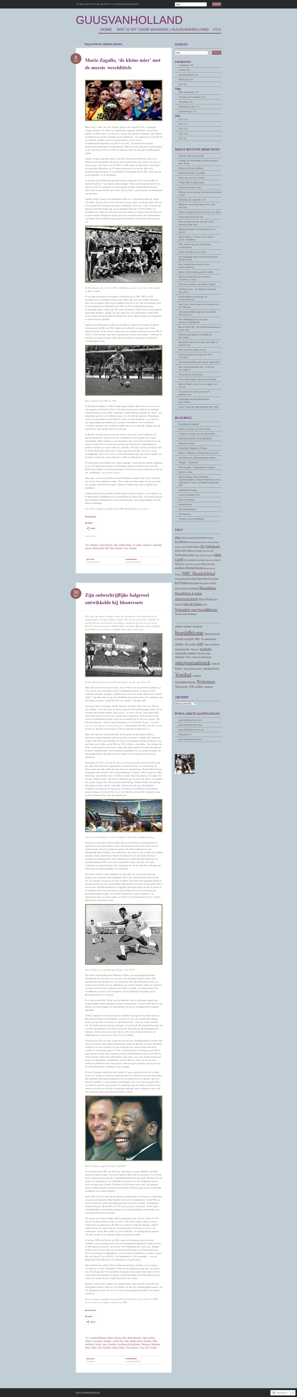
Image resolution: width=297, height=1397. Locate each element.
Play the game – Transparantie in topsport (197, 467)
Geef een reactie (93, 562)
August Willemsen (98, 1337)
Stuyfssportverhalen (187, 509)
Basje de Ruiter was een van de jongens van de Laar (198, 385)
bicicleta (117, 1337)
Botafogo (94, 544)
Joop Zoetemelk (190, 560)
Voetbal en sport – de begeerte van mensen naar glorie (197, 290)
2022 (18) (183, 133)
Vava (126, 547)
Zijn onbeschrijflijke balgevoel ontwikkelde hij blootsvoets (117, 598)
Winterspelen (181, 686)
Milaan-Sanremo (209, 568)
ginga (104, 1344)
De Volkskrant (210, 546)
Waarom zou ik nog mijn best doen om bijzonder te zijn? (200, 193)
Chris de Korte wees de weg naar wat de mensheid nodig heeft (196, 223)
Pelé (107, 547)
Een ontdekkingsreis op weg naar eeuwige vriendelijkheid (193, 321)
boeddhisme (181, 541)
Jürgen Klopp (210, 560)
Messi (87, 1347)
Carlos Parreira (106, 544)
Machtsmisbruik (182, 649)
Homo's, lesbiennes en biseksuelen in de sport (198, 452)
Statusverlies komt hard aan (191, 216)
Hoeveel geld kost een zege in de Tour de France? (195, 356)
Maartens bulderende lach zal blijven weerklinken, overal (195, 278)
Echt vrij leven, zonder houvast (192, 349)
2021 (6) (182, 138)
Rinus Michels (204, 583)
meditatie (180, 568)
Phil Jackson (213, 578)
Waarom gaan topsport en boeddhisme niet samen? (195, 336)
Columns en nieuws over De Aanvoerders (197, 433)
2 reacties (91, 1361)
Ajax (178, 537)
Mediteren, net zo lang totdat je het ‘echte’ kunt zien (197, 206)
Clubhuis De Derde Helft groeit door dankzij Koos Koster (198, 162)
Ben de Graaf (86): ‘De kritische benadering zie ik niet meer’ (199, 328)
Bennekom (197, 626)
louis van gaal (208, 563)
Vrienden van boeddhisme (196, 609)
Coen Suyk (97, 1340)
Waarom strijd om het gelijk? (191, 155)
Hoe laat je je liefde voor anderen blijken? (197, 284)
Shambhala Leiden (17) (189, 106)
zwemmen (208, 686)
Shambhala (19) (186, 101)
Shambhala (207, 587)
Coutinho (107, 1340)
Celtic (204, 542)
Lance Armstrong (212, 644)
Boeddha (210, 538)
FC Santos (137, 544)
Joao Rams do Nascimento (129, 1344)
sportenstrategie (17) (188, 111)
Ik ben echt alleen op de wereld (192, 251)
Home (106, 30)
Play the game (204, 653)
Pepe (112, 547)
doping (178, 550)
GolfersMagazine (184, 555)
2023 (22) (183, 128)
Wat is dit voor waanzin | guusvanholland (163, 30)
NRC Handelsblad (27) (189, 92)
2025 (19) (183, 119)
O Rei (93, 1347)
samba (115, 1347)
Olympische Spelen (183, 578)
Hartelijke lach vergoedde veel (192, 199)
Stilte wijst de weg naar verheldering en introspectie (195, 246)
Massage (194, 649)
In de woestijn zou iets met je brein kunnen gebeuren (194, 266)
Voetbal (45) (184, 69)
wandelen (197, 675)
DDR (183, 547)
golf (211, 550)
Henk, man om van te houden (192, 177)
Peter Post (202, 578)
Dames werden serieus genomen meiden (196, 271)
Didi (116, 544)
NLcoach (178, 574)
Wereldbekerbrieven (185, 682)
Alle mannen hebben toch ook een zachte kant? (199, 362)
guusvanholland (129, 20)
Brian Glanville (134, 1337)
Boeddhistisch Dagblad (189, 424)
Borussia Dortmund (195, 542)
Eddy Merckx (188, 550)
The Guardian (185, 513)
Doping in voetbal (186, 443)
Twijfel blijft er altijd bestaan (191, 182)
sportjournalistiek (132, 562)
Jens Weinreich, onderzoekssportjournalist (197, 457)
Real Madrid (194, 583)
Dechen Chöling (193, 546)
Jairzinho (112, 1344)
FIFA (155, 1340)
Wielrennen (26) (186, 79)
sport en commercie (201, 656)
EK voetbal (190, 644)
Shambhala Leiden (188, 593)
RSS (217, 30)
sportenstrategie (186, 598)
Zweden (132, 547)
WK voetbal (196, 686)
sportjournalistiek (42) (188, 74)
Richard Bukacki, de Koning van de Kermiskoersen (193, 298)
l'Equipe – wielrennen (188, 462)
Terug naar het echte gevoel (191, 374)
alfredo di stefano (187, 537)
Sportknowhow (185, 504)
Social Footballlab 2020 (189, 494)
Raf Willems (182, 583)
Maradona (155, 1344)
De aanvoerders (208, 638)
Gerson (88, 547)
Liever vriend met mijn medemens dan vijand (198, 406)
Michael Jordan (194, 568)
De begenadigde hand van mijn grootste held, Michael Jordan (198, 258)
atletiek (178, 626)
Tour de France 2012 (193, 668)
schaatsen (180, 656)
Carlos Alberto (148, 1337)
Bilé (124, 1337)
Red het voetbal (185, 472)
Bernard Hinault (201, 537)
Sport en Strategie (186, 499)
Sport (188, 656)
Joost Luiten (200, 560)
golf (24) (183, 84)
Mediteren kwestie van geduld (192, 172)
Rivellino (107, 1347)
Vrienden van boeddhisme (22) (192, 96)
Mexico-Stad (98, 547)
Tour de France (192, 604)
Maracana (146, 1344)
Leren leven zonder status (190, 187)
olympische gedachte (185, 653)
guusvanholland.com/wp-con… (192, 729)
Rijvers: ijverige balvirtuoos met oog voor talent (200, 212)
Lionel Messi (189, 564)
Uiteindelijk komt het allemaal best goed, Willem (194, 400)
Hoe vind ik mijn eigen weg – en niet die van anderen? (196, 368)
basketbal (187, 626)
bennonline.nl (185, 734)
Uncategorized (211, 668)
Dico (121, 1340)
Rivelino (119, 547)
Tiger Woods (206, 599)
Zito (147, 1347)
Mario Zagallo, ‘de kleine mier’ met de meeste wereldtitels (123, 63)
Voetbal (183, 674)
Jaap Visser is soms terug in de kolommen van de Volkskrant (199, 305)
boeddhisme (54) (186, 65)
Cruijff (115, 1340)
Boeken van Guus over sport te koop (195, 428)
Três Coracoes (132, 1347)
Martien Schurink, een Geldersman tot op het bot (197, 230)
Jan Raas (210, 555)
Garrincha (157, 544)
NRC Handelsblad (198, 573)
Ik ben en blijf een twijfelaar (191, 168)
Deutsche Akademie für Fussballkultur (195, 438)
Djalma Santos (125, 544)
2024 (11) (183, 124)
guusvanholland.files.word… (191, 719)
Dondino (147, 1340)
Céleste (88, 1340)
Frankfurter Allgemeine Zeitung (193, 448)
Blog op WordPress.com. (88, 1392)
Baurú (110, 1337)
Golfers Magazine (201, 555)
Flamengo (147, 544)
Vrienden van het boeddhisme (191, 518)
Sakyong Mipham (190, 588)
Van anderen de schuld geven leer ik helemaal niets (194, 393)
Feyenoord (198, 550)
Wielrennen (206, 681)
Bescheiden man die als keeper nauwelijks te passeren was (198, 343)
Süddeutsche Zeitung (188, 489)
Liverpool (197, 564)
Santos (122, 1347)
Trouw (205, 604)
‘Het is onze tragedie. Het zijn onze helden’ (198, 379)
